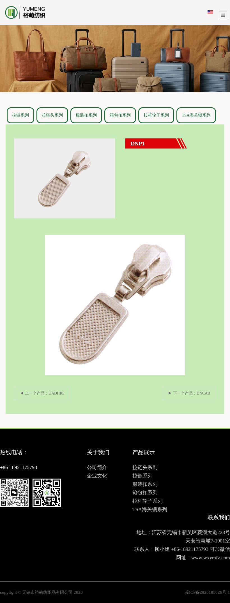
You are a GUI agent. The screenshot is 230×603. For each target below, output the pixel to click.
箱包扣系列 (120, 115)
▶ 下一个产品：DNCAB (189, 393)
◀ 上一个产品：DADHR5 (42, 393)
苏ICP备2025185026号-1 (207, 592)
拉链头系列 (52, 115)
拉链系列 (20, 115)
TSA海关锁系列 (196, 115)
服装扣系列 (86, 115)
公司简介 (97, 467)
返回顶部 (216, 556)
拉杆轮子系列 (156, 115)
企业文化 (97, 476)
